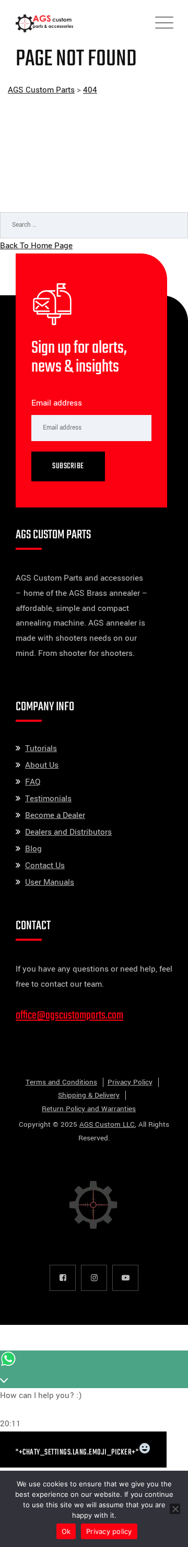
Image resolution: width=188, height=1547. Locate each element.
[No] (175, 1509)
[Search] (169, 253)
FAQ (32, 782)
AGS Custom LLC (107, 1124)
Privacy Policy (130, 1082)
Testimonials (48, 798)
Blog (33, 849)
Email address (56, 403)
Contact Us (45, 865)
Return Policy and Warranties (89, 1109)
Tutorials (41, 748)
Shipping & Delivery (89, 1095)
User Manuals (49, 882)
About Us (41, 765)
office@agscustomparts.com (69, 1015)
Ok (66, 1531)
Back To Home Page (36, 245)
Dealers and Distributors (68, 832)
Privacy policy (109, 1531)
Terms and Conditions (61, 1082)
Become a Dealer (55, 815)
